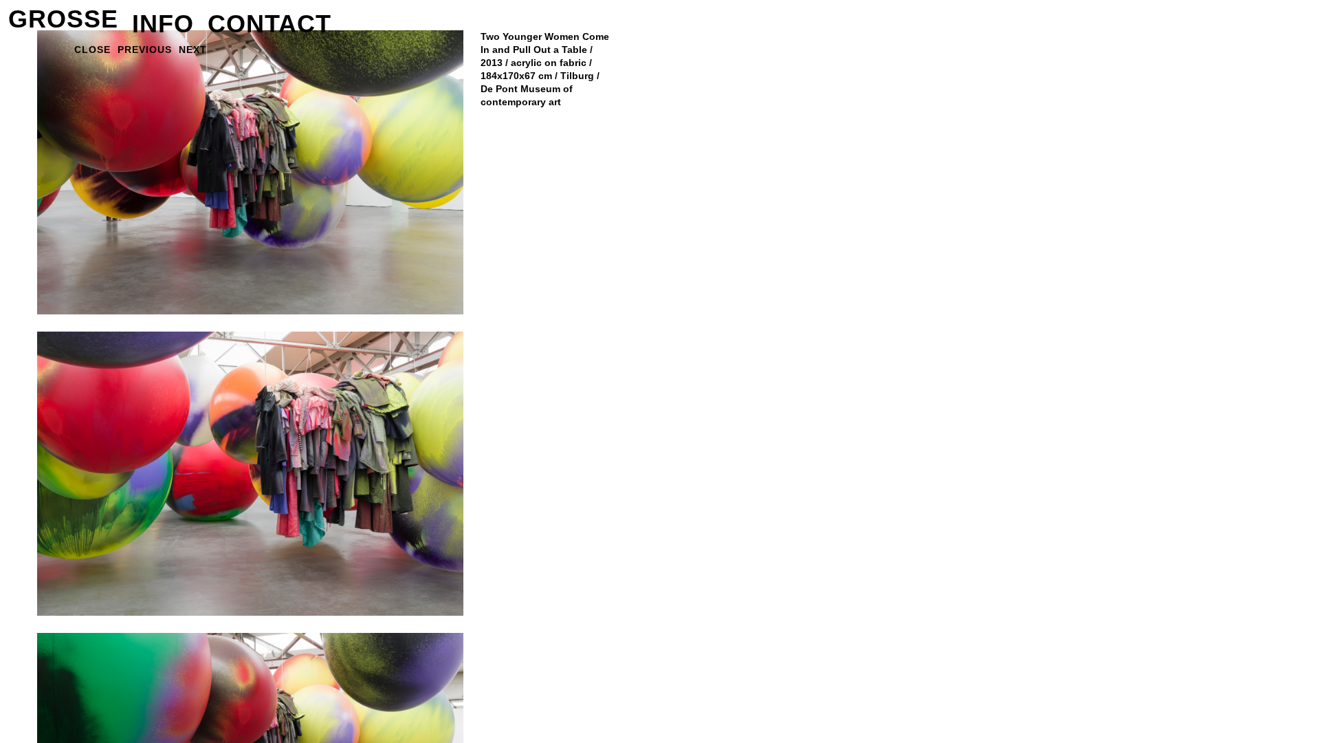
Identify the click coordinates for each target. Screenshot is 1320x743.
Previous (145, 49)
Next (193, 49)
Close (92, 49)
